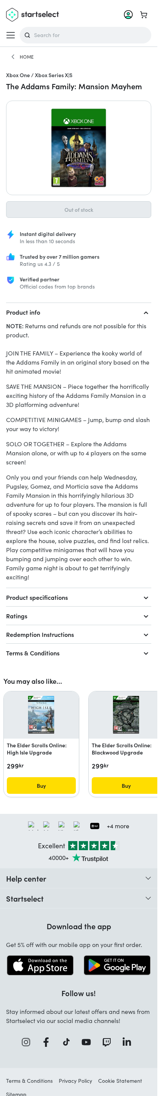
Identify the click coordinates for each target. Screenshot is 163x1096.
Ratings (16, 616)
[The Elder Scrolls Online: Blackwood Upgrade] (126, 715)
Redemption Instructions (40, 634)
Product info (23, 312)
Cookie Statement (120, 1080)
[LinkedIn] (129, 1042)
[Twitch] (109, 1042)
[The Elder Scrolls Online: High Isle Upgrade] (41, 715)
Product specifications (37, 597)
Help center (26, 878)
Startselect (25, 898)
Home (27, 57)
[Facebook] (48, 1042)
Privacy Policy (75, 1080)
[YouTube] (88, 1042)
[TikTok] (69, 1042)
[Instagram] (28, 1042)
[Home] (13, 56)
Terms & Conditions (33, 653)
